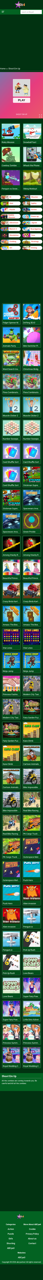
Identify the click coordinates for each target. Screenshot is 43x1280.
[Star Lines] (11, 644)
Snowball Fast (29, 142)
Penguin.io (28, 926)
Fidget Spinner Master (13, 322)
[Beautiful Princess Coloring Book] (11, 574)
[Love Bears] (31, 969)
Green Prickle (29, 532)
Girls (11, 1238)
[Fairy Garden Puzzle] (31, 714)
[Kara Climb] (31, 737)
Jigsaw (34, 223)
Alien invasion (29, 903)
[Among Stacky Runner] (11, 551)
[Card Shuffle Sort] (11, 458)
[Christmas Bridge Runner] (31, 365)
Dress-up (35, 216)
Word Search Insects (12, 369)
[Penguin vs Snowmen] (11, 185)
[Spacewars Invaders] (31, 505)
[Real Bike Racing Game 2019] (31, 807)
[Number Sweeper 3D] (11, 435)
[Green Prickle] (31, 528)
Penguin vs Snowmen (11, 188)
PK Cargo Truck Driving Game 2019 (19, 857)
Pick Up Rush (29, 950)
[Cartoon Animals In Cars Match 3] (31, 760)
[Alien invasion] (31, 900)
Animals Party (9, 346)
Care (33, 235)
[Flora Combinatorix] (11, 389)
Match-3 (13, 229)
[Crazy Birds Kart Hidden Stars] (11, 598)
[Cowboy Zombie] (11, 161)
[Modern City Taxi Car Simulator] (31, 691)
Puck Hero (28, 880)
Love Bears (28, 973)
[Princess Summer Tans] (11, 1039)
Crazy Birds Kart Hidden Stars (16, 601)
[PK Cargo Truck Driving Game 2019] (31, 830)
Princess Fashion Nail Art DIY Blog (18, 694)
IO (10, 197)
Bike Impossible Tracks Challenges (19, 810)
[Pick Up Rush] (31, 946)
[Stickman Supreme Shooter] (31, 481)
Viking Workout (30, 188)
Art (11, 248)
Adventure (14, 223)
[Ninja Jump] (11, 667)
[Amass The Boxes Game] (11, 621)
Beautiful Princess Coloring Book (18, 578)
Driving (34, 248)
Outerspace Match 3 (32, 857)
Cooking (13, 241)
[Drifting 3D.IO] (31, 319)
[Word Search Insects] (11, 365)
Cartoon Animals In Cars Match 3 (18, 787)
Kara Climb (28, 741)
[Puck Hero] (31, 876)
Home (3, 68)
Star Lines (7, 648)
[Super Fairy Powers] (31, 993)
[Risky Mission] (11, 138)
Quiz (11, 203)
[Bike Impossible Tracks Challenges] (31, 783)
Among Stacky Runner (13, 555)
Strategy (35, 241)
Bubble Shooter (11, 216)
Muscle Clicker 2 (10, 415)
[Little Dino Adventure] (31, 1016)
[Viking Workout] (32, 185)
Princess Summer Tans (14, 1043)
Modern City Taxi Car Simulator (17, 717)
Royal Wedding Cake (12, 1066)
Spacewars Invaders (32, 508)
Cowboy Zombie (9, 165)
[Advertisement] (21, 38)
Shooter (34, 197)
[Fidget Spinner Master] (11, 319)
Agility (33, 203)
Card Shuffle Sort (11, 462)
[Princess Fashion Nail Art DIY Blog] (11, 691)
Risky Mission (8, 142)
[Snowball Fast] (32, 138)
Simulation (14, 235)
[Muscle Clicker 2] (11, 412)
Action (34, 210)
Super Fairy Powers (32, 996)
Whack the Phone (31, 165)
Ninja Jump (8, 671)
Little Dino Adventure (33, 1019)
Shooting (11, 1243)
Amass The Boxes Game (14, 624)
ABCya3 (10, 1248)
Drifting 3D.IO (29, 322)
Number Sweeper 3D (12, 439)
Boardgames (36, 229)
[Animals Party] (11, 342)
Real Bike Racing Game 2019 (16, 834)
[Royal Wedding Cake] (11, 1062)
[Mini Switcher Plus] (31, 342)
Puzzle (12, 210)
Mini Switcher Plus (31, 346)
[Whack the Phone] (32, 161)
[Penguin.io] (31, 923)
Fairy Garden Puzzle (32, 717)
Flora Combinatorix (11, 392)
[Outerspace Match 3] (31, 853)
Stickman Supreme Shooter (15, 508)
